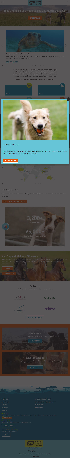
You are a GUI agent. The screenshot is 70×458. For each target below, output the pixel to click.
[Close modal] (68, 99)
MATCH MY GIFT (10, 161)
